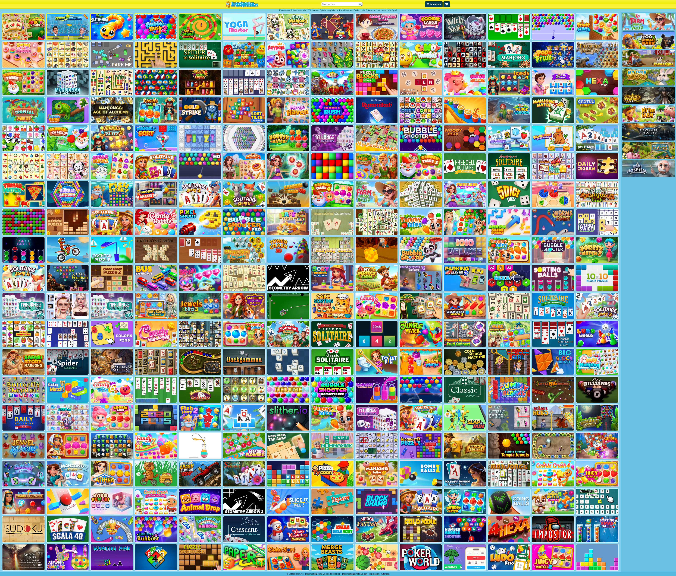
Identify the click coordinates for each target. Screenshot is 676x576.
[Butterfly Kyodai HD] (509, 417)
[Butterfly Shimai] (23, 473)
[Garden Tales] (23, 82)
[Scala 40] (67, 529)
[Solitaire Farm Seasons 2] (111, 222)
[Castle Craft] (597, 110)
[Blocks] (332, 166)
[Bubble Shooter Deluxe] (288, 389)
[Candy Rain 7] (155, 445)
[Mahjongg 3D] (509, 473)
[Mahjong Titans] (111, 82)
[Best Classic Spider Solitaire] (332, 333)
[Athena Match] (111, 473)
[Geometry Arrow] (288, 278)
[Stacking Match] (67, 389)
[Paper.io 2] (244, 557)
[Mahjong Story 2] (67, 473)
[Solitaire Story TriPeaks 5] (200, 194)
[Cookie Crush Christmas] (155, 501)
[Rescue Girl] (509, 361)
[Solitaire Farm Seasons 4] (155, 166)
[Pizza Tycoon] (332, 473)
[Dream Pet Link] (67, 166)
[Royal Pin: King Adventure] (332, 26)
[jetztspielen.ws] (242, 4)
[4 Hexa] (509, 529)
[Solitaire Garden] (288, 333)
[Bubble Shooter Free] (420, 138)
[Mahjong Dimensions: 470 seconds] (23, 305)
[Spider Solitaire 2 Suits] (553, 333)
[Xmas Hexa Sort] (332, 529)
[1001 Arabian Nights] (67, 278)
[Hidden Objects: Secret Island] (464, 445)
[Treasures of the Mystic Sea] (597, 54)
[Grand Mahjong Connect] (420, 305)
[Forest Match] (288, 138)
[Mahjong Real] (155, 250)
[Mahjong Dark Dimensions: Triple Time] (332, 138)
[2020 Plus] (155, 417)
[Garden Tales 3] (420, 166)
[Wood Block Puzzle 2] (111, 278)
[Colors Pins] (111, 333)
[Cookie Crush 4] (553, 473)
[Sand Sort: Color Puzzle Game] (376, 389)
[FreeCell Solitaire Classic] (464, 166)
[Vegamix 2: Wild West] (376, 166)
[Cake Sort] (288, 557)
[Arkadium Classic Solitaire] (464, 389)
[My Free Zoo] (648, 76)
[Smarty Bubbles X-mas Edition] (420, 389)
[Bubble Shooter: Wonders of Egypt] (23, 501)
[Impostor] (553, 529)
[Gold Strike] (200, 110)
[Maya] (200, 361)
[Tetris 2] (597, 557)
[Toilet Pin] (376, 361)
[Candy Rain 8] (376, 305)
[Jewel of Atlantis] (111, 445)
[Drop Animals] (200, 501)
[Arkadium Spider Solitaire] (67, 361)
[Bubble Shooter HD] (200, 166)
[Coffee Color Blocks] (464, 110)
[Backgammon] (244, 361)
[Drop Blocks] (23, 222)
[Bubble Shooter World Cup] (155, 82)
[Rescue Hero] (553, 417)
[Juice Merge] (420, 361)
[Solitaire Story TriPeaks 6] (244, 194)
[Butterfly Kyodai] (332, 54)
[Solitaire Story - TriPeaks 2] (597, 138)
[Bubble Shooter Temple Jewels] (509, 445)
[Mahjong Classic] (332, 222)
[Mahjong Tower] (420, 194)
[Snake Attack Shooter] (200, 26)
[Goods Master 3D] (155, 194)
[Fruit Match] (597, 26)
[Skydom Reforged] (200, 278)
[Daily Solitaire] (509, 166)
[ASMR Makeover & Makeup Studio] (67, 305)
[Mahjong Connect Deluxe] (553, 166)
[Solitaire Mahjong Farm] (376, 473)
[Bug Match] (244, 389)
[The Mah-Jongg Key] (155, 361)
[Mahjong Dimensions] (67, 82)
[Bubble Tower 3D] (597, 417)
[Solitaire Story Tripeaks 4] (23, 278)
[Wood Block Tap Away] (288, 445)
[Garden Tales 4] (332, 194)
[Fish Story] (111, 194)
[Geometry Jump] (111, 557)
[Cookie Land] (111, 417)
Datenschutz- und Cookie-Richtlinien (322, 574)
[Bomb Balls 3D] (420, 473)
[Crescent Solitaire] (244, 529)
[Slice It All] (288, 501)
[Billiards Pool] (288, 305)
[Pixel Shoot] (200, 222)
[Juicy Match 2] (553, 557)
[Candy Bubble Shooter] (155, 222)
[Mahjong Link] (597, 194)
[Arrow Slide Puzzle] (509, 222)
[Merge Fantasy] (376, 529)
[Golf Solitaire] (155, 389)
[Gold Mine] (420, 529)
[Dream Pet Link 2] (67, 417)
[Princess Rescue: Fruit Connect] (464, 333)
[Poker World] (420, 557)
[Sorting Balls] (553, 278)
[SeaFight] (648, 95)
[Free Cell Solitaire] (244, 82)
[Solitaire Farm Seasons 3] (420, 417)
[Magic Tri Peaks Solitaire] (244, 473)
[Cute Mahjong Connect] (288, 26)
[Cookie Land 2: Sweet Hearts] (420, 26)
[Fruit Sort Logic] (200, 82)
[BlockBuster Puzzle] (420, 445)
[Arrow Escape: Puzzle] (155, 54)
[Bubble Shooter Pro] (244, 222)
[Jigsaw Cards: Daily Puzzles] (67, 110)
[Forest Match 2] (597, 250)
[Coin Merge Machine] (464, 361)
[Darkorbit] (648, 132)
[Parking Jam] (464, 278)
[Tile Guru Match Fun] (288, 166)
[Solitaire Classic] (509, 26)
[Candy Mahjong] (597, 361)
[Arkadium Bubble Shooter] (553, 250)
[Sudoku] (23, 529)
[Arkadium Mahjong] (509, 54)
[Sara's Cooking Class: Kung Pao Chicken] (376, 26)
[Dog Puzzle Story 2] (553, 501)
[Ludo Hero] (509, 557)
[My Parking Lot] (376, 138)
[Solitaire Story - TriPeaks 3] (597, 305)
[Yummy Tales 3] (509, 250)
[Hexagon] (509, 278)
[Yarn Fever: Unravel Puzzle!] (111, 501)
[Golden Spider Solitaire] (200, 389)
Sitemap (385, 574)
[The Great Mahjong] (244, 278)
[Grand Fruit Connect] (23, 26)
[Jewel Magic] (23, 445)
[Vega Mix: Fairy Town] (155, 305)
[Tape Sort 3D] (288, 222)
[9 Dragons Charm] (553, 445)
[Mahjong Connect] (376, 54)
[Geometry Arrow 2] (244, 501)
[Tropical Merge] (23, 110)
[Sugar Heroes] (111, 166)
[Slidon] (288, 361)
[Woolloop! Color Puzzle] (553, 138)
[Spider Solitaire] (200, 54)
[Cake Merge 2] (553, 194)
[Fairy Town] (244, 138)
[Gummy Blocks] (509, 389)
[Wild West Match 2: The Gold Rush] (464, 305)
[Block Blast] (288, 473)
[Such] (360, 4)
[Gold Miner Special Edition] (376, 250)
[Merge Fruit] (376, 557)
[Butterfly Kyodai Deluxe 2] (420, 278)
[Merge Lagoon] (509, 110)
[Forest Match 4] (464, 501)
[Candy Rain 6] (111, 389)
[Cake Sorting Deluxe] (332, 305)
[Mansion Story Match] (244, 305)
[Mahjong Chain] (332, 250)
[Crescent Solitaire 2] (67, 333)
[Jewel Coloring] (67, 557)
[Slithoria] (111, 26)
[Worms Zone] (553, 222)
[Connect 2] (376, 445)
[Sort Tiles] (244, 110)
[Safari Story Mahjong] (23, 361)
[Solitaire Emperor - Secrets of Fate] (464, 473)
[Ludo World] (597, 333)
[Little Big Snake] (553, 389)
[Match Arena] (464, 82)
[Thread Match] (23, 194)
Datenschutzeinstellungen (354, 574)
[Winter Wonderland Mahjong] (288, 529)
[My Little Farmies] (648, 150)
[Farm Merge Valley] (376, 194)
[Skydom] (288, 54)
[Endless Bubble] (155, 529)
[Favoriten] (446, 4)
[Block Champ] (376, 501)
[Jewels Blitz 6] (155, 110)
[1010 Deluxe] (464, 250)
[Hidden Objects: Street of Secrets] (111, 361)
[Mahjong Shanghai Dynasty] (376, 222)
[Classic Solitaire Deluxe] (332, 361)
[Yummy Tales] (420, 222)
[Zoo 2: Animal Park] (648, 40)
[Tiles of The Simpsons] (200, 333)
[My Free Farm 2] (648, 113)
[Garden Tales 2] (67, 138)
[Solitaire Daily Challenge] (553, 305)
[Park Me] (111, 54)
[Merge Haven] (288, 110)
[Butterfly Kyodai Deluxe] (23, 389)
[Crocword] (332, 445)
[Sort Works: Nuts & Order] (332, 278)
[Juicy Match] (597, 473)
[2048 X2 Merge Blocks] (376, 333)
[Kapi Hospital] (648, 168)
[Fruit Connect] (23, 138)
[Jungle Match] (420, 333)
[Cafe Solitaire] (200, 250)
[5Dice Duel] (509, 194)
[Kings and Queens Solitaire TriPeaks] (553, 82)
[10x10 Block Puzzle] (597, 278)
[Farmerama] (648, 58)
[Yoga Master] (244, 26)
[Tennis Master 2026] (67, 26)
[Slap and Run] (464, 417)
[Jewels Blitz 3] (200, 305)
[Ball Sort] (23, 250)
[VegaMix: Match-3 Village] (464, 222)
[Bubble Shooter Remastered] (332, 389)
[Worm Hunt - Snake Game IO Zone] (111, 529)
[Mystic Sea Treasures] (244, 250)
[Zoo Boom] (244, 54)
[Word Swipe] (597, 222)
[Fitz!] (200, 138)
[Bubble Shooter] (553, 26)
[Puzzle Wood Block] (200, 557)
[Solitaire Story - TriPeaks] (244, 417)
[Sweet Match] (23, 54)
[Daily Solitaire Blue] (23, 417)
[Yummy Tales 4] (244, 333)
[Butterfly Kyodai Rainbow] (200, 529)
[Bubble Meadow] (155, 473)
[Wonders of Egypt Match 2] (67, 445)
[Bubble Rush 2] (155, 26)
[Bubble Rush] (332, 110)
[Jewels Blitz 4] (509, 82)
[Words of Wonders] (420, 82)
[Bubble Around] (67, 194)
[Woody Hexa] (464, 138)
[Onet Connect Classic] (420, 110)
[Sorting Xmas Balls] (597, 529)
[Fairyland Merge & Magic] (464, 194)
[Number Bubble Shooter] (464, 529)
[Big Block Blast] (553, 361)
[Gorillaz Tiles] (464, 54)
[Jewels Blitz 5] (111, 138)
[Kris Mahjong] (67, 54)
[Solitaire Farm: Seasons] (420, 501)
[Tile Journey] (509, 138)
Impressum (374, 574)
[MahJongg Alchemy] (111, 110)
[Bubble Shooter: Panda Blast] (420, 250)
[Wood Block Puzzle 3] (67, 222)
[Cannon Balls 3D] (288, 194)
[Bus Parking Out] (155, 278)
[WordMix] (464, 557)
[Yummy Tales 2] (332, 417)
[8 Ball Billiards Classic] (597, 389)
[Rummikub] (376, 110)
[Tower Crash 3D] (288, 250)
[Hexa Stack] (597, 82)
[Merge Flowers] (244, 445)
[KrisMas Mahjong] (23, 166)
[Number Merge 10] (597, 501)
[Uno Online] (155, 557)
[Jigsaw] (332, 501)
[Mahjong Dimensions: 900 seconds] (111, 305)
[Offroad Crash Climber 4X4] (200, 473)
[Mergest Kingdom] (332, 82)
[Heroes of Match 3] (597, 445)
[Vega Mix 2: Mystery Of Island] (509, 333)
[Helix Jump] (67, 501)
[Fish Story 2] (200, 417)
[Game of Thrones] (23, 557)
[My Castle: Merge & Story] (244, 166)
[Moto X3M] (67, 250)
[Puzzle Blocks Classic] (376, 82)
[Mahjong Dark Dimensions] (376, 417)
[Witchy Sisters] (464, 26)
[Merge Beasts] (332, 557)
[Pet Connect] (288, 82)
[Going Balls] (509, 501)
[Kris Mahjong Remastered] (23, 333)
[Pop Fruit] (553, 54)
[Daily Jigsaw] (597, 166)
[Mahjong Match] (553, 110)
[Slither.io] (288, 417)
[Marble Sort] (155, 138)
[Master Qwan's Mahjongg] (509, 305)
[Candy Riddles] (420, 54)
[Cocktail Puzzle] (111, 250)
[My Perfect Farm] (376, 278)
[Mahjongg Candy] (155, 333)
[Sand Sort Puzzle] (200, 445)
